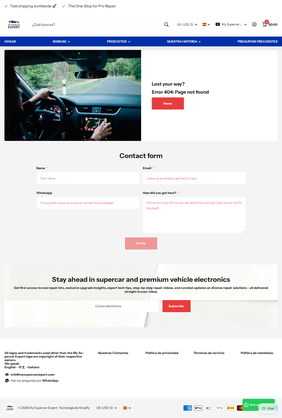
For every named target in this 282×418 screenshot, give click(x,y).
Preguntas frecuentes (258, 41)
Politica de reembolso (257, 353)
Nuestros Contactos (113, 353)
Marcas (59, 41)
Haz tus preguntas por (34, 381)
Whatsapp (44, 193)
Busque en (166, 24)
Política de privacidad (162, 353)
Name (42, 168)
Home (167, 103)
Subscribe (177, 306)
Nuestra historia (182, 41)
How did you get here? (161, 193)
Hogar (10, 41)
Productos (117, 41)
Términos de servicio (208, 353)
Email (148, 168)
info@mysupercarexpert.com (33, 375)
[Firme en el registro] (254, 24)
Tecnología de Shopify (74, 408)
